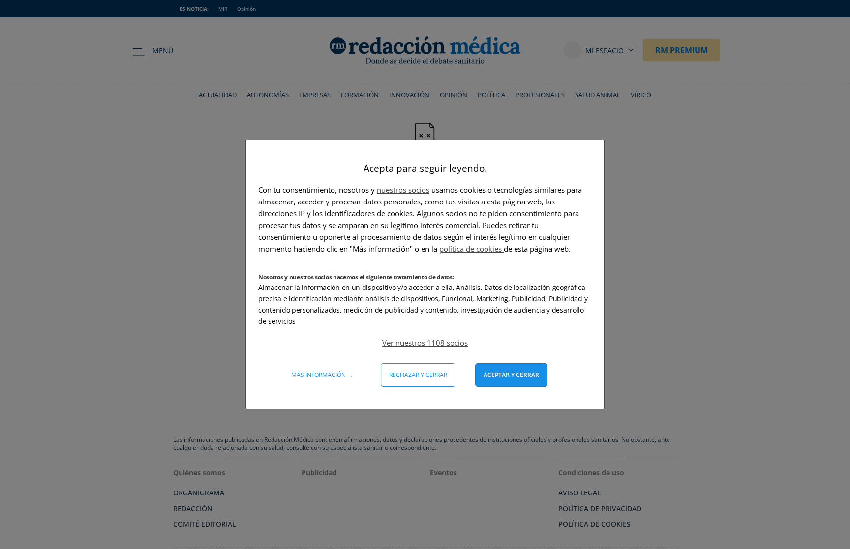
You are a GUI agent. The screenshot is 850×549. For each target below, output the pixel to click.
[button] (425, 342)
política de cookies (471, 249)
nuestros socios (403, 190)
